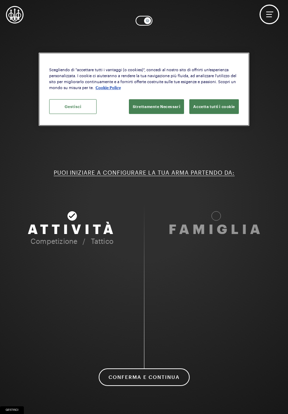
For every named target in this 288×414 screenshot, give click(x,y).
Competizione (54, 241)
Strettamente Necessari (157, 106)
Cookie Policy (108, 87)
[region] (144, 89)
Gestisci (12, 410)
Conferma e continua (144, 377)
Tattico (102, 241)
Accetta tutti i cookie (214, 106)
